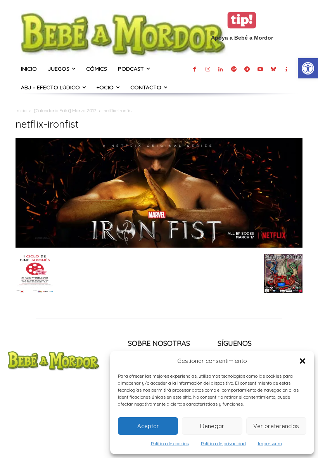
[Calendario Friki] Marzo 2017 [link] (65, 110)
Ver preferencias (276, 426)
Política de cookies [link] (170, 443)
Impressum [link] (270, 443)
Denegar (212, 426)
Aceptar (148, 426)
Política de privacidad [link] (223, 443)
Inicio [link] (21, 110)
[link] (308, 68)
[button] (302, 361)
